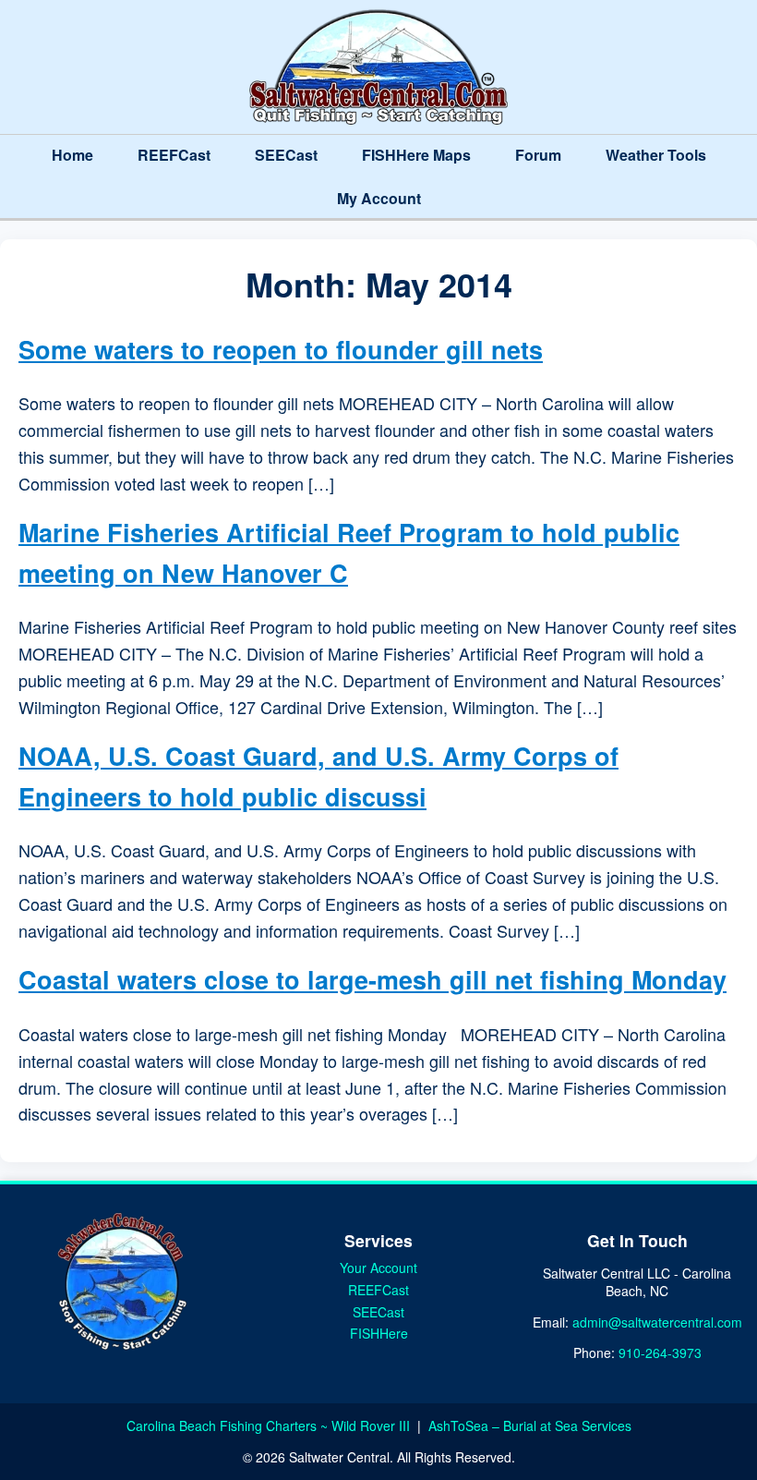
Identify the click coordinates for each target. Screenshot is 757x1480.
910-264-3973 (660, 1352)
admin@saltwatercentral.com (657, 1322)
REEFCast (174, 154)
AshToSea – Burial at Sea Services (529, 1425)
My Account (379, 198)
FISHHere (379, 1333)
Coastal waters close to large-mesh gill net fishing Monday (372, 979)
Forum (538, 154)
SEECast (286, 154)
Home (72, 154)
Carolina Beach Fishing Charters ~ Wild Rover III (270, 1425)
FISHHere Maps (416, 154)
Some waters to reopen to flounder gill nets (280, 349)
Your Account (378, 1267)
